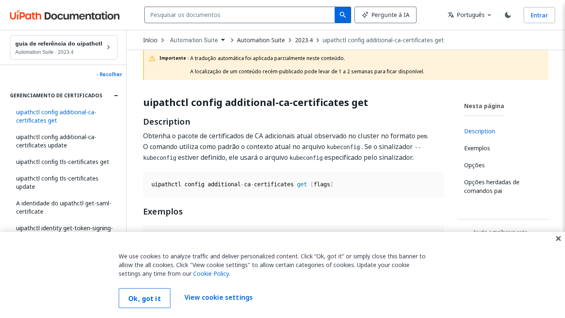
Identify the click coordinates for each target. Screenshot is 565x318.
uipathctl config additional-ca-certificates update (56, 140)
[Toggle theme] (508, 15)
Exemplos (163, 211)
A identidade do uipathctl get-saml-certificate (63, 207)
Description (166, 122)
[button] (64, 116)
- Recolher (109, 74)
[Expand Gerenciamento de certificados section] (116, 95)
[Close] (558, 238)
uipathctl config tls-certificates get (62, 161)
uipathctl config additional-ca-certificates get (383, 40)
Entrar (539, 15)
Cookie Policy (211, 273)
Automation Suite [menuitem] (194, 40)
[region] (282, 275)
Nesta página (484, 105)
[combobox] (241, 14)
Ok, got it (144, 299)
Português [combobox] (466, 14)
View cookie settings (218, 297)
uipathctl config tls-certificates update (57, 182)
